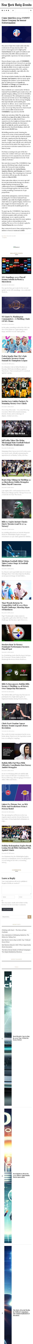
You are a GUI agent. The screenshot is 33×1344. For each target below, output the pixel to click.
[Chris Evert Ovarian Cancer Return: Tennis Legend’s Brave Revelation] (16, 711)
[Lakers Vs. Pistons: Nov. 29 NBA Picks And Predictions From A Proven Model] (16, 792)
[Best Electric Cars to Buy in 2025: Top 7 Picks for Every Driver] (8, 1038)
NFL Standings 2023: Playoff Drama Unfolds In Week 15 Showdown (13, 279)
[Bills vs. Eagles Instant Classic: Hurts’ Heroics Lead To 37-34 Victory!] (16, 509)
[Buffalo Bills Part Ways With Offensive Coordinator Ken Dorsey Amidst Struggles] (16, 751)
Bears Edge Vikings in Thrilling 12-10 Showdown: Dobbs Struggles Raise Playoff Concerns (16, 482)
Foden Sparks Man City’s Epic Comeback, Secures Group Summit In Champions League (14, 358)
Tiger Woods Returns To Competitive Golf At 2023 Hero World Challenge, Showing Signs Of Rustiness (16, 606)
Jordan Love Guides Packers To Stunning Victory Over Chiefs (15, 402)
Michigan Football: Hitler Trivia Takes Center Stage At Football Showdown (15, 563)
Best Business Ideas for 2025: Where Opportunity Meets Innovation (16, 946)
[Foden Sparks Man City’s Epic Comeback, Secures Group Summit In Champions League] (16, 344)
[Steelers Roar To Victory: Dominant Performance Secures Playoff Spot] (16, 633)
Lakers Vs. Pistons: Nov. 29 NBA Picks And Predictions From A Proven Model (15, 806)
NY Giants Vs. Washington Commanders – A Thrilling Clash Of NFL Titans (16, 318)
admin (4, 236)
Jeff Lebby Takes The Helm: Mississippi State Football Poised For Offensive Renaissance (16, 442)
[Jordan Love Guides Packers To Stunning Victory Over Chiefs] (16, 387)
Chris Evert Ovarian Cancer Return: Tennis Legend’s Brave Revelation (15, 725)
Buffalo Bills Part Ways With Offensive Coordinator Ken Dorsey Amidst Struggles (16, 765)
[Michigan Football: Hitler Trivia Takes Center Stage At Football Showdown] (16, 549)
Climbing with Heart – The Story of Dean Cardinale (14, 931)
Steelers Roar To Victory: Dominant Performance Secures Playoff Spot (15, 646)
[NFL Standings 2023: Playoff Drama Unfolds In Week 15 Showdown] (16, 265)
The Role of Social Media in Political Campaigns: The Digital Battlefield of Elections (16, 951)
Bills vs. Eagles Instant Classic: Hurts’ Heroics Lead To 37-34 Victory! (15, 523)
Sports (5, 237)
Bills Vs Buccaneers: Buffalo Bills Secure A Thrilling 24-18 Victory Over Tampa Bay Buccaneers (15, 686)
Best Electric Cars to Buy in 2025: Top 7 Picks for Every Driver (16, 941)
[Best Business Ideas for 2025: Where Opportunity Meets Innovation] (8, 1176)
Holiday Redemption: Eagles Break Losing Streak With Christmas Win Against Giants (16, 847)
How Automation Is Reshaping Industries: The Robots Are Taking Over (15, 936)
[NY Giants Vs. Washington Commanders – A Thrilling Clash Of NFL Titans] (16, 305)
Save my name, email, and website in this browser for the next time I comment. (15, 904)
